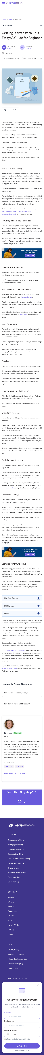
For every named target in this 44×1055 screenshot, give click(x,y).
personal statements (9, 214)
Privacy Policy (13, 950)
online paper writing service (15, 650)
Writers (11, 902)
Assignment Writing (16, 840)
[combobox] (8, 1034)
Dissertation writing (16, 863)
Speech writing (14, 877)
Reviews (11, 916)
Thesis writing (13, 868)
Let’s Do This (22, 1046)
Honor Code (13, 968)
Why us (11, 906)
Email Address (9, 1021)
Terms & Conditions (16, 954)
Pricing (10, 929)
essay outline (10, 488)
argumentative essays (9, 211)
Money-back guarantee (17, 959)
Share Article (12, 110)
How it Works (13, 925)
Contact (11, 934)
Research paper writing (17, 872)
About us (11, 897)
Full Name (7, 1012)
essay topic (23, 315)
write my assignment (9, 668)
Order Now (30, 256)
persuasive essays (24, 211)
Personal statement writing (19, 858)
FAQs (10, 920)
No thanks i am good (22, 1050)
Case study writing (15, 854)
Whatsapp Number (11, 1030)
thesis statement (26, 297)
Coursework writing (16, 849)
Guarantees (12, 911)
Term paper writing (15, 845)
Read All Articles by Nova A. (15, 773)
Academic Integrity (15, 963)
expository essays (34, 209)
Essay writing (13, 882)
